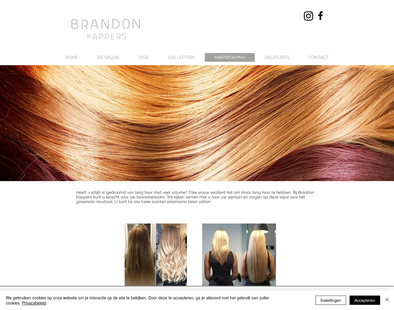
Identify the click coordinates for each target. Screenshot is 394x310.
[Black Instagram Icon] (308, 16)
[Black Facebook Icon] (320, 15)
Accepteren (364, 300)
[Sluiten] (387, 300)
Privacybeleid (34, 303)
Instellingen (330, 300)
